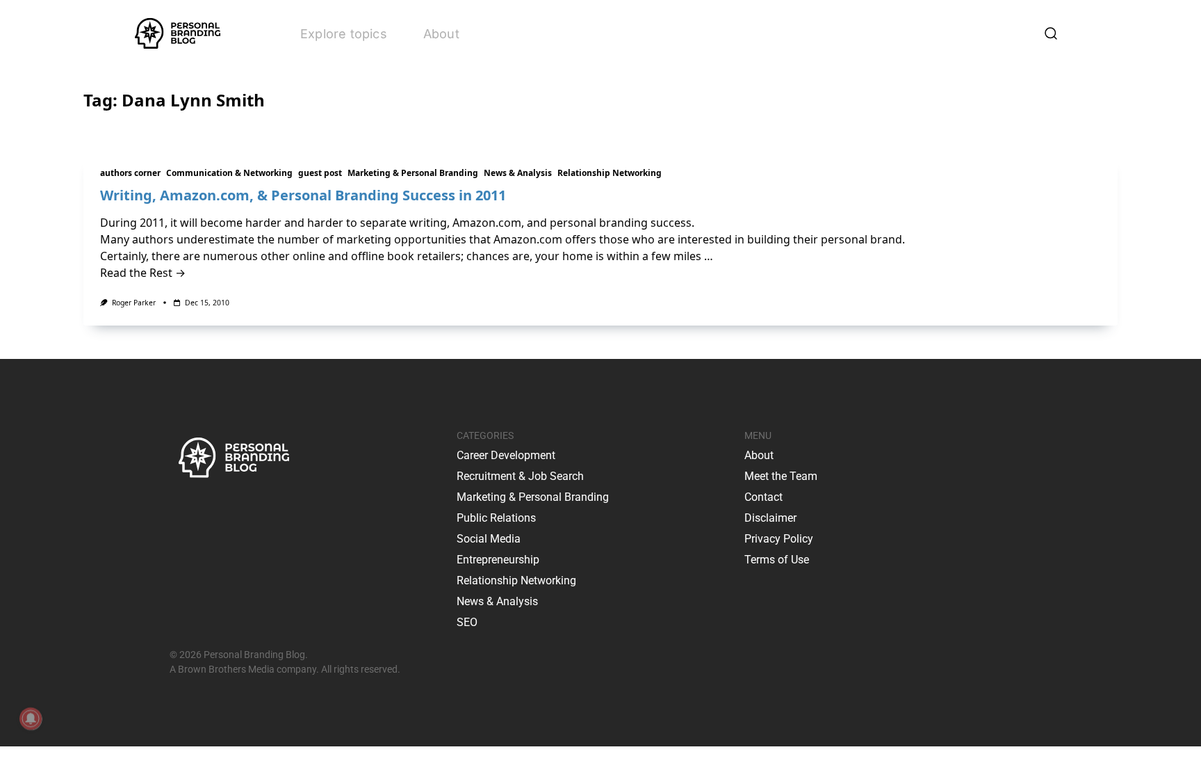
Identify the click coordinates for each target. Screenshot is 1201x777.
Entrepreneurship (498, 559)
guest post (320, 173)
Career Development (506, 455)
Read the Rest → (143, 272)
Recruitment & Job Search (520, 476)
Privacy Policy (778, 538)
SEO (467, 622)
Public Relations (496, 517)
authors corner (130, 173)
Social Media (489, 538)
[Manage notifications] (30, 718)
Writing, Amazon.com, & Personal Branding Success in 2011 (303, 195)
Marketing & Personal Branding (413, 173)
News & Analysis (518, 173)
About (441, 33)
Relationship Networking (609, 173)
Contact (763, 497)
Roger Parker (134, 302)
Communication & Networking (229, 173)
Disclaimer (770, 517)
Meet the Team (780, 476)
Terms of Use (776, 559)
